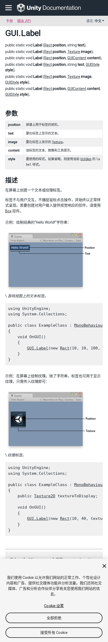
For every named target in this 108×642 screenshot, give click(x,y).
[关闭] (104, 566)
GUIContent (76, 58)
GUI (12, 33)
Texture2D (44, 496)
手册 (9, 21)
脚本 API (24, 21)
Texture (73, 52)
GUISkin (85, 159)
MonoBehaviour (89, 325)
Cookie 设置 (54, 606)
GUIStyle (93, 64)
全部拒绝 (54, 618)
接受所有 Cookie (54, 632)
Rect (48, 45)
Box (8, 211)
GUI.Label (37, 348)
